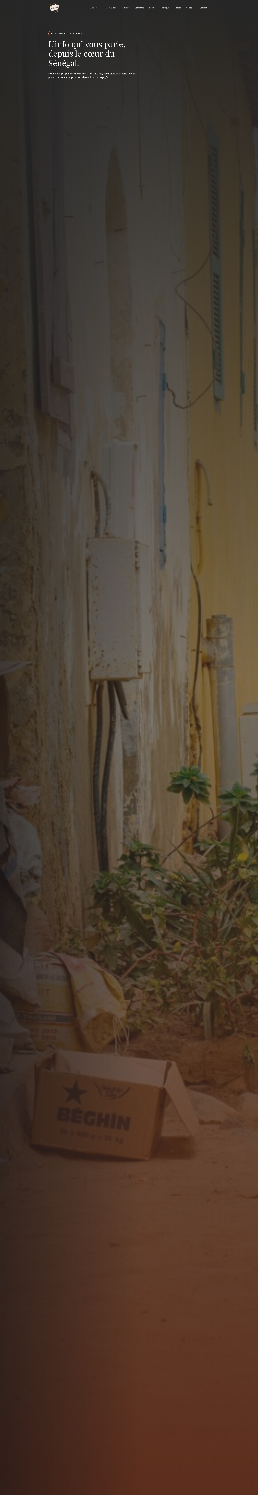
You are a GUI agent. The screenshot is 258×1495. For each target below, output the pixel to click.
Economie (139, 7)
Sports (178, 7)
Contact (203, 7)
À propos (190, 7)
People (152, 7)
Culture (125, 7)
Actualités (95, 7)
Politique (165, 7)
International (111, 7)
